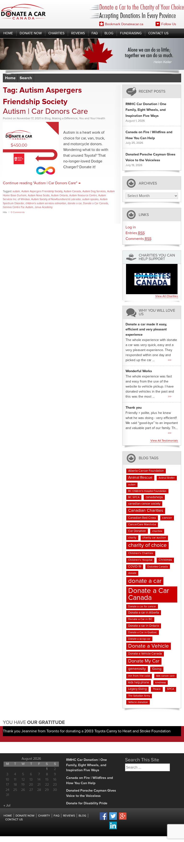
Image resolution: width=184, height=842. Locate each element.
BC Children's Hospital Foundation (147, 491)
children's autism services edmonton (45, 203)
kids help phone (138, 682)
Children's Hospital (140, 560)
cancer (167, 518)
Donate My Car (144, 661)
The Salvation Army (139, 696)
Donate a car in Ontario (143, 625)
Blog (108, 33)
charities (157, 531)
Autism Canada (72, 191)
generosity (137, 669)
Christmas (165, 559)
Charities (56, 33)
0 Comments (18, 212)
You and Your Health (92, 118)
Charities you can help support (157, 257)
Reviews (78, 33)
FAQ (95, 33)
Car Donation (137, 531)
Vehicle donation (138, 702)
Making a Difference (65, 118)
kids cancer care (165, 676)
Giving (156, 669)
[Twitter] (113, 819)
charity (132, 537)
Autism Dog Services (94, 191)
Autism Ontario (59, 195)
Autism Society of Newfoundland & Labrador (56, 199)
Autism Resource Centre (83, 195)
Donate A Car (23, 11)
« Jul (7, 805)
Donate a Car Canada (95, 203)
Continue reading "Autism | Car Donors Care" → (41, 183)
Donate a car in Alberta (143, 612)
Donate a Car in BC (140, 619)
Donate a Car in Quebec (142, 632)
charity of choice (147, 545)
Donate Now (31, 33)
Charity (44, 815)
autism (16, 191)
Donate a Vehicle (148, 646)
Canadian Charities (145, 510)
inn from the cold (139, 676)
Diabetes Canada (157, 566)
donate (132, 573)
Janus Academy (43, 207)
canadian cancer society (144, 503)
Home (8, 33)
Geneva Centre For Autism (18, 207)
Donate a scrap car (139, 639)
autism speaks (90, 199)
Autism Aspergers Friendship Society (41, 191)
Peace (157, 689)
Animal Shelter (167, 478)
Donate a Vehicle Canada (145, 653)
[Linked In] (113, 828)
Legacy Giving (137, 689)
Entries (135, 233)
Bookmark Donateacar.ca (124, 24)
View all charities (166, 296)
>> (169, 360)
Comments (138, 239)
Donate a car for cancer (142, 606)
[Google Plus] (122, 819)
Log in (131, 227)
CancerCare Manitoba (142, 524)
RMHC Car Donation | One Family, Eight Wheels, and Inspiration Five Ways (146, 110)
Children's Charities (140, 553)
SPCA (170, 689)
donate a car (75, 203)
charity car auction (154, 537)
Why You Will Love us (157, 312)
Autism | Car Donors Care (45, 111)
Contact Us (158, 33)
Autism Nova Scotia (39, 195)
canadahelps (154, 497)
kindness (160, 682)
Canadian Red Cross (142, 518)
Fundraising (131, 33)
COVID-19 (134, 566)
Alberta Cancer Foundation (146, 470)
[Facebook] (103, 819)
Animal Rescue (140, 477)
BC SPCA (133, 497)
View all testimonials (164, 440)
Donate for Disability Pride (86, 803)
